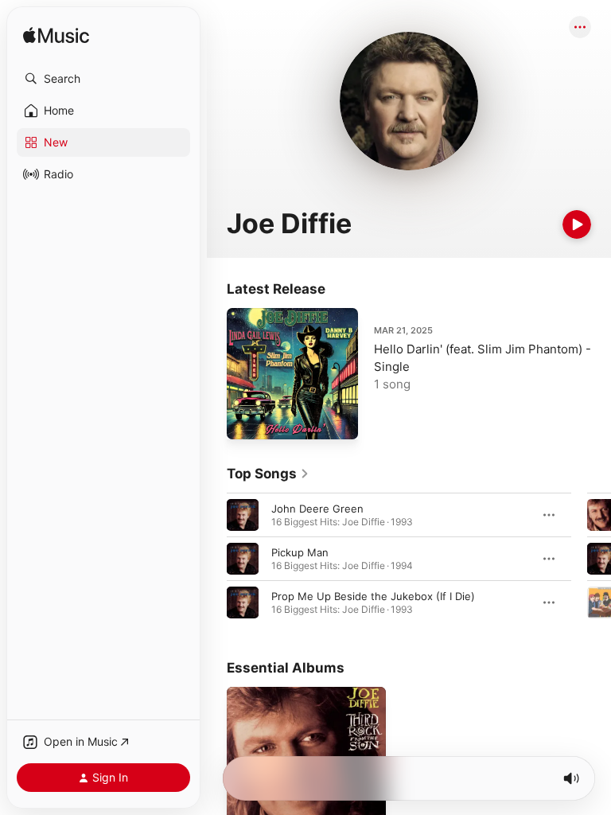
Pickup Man (300, 552)
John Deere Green (317, 508)
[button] (103, 78)
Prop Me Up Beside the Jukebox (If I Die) (373, 596)
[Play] (576, 224)
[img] (56, 36)
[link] (268, 473)
